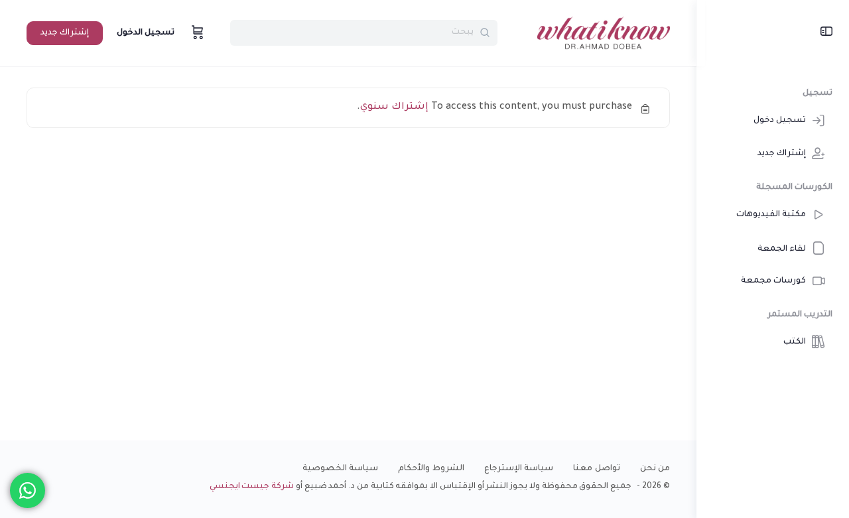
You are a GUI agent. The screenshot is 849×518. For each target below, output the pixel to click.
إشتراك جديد (64, 33)
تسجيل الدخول (145, 33)
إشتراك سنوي (394, 107)
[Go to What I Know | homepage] (603, 34)
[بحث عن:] (363, 33)
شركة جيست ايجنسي (252, 486)
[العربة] (196, 33)
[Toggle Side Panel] (826, 33)
